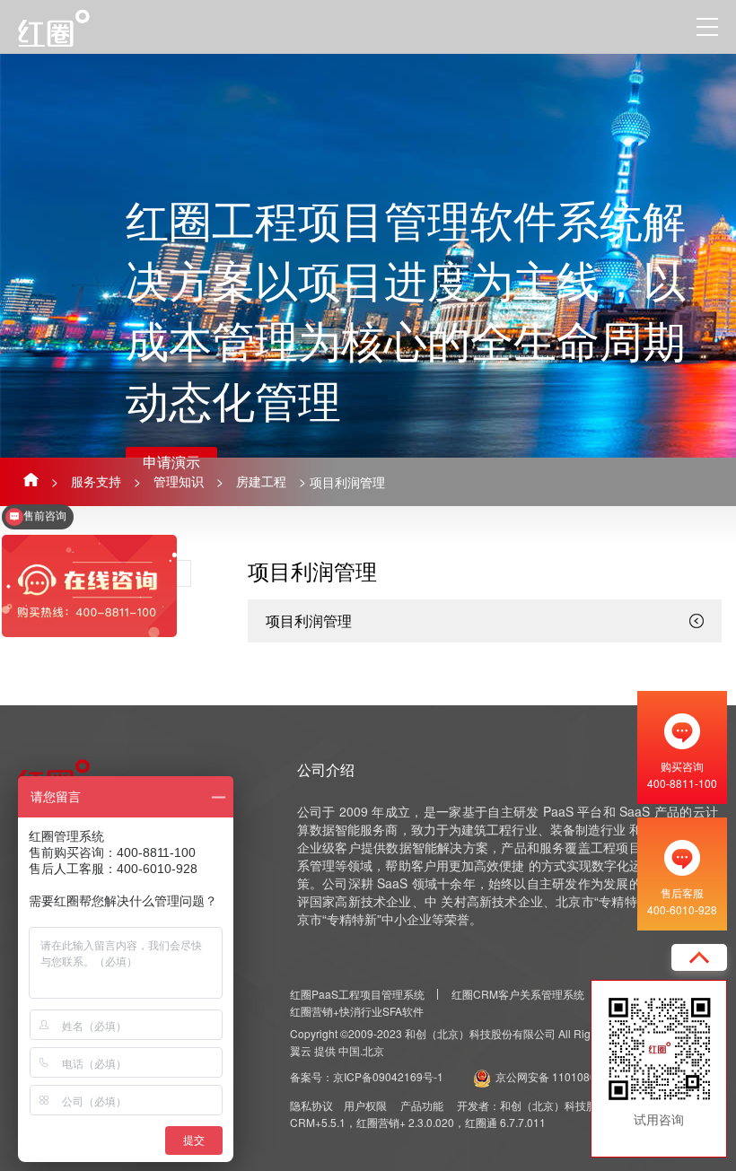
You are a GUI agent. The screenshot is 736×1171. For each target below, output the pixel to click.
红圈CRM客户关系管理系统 (517, 993)
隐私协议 (311, 1105)
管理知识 (178, 481)
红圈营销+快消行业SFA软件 (357, 1010)
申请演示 (171, 461)
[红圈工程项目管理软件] (74, 28)
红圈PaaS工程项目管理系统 (357, 993)
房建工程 (261, 481)
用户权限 (365, 1105)
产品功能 (421, 1105)
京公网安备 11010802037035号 (573, 1076)
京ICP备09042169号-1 (388, 1076)
